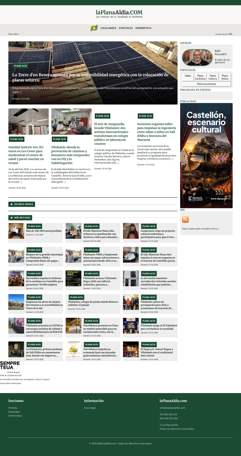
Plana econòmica (206, 84)
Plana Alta (13, 34)
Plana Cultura (213, 77)
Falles (188, 76)
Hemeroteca (143, 28)
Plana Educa (224, 77)
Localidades (108, 28)
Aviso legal (90, 408)
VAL (231, 34)
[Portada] (94, 28)
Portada (12, 408)
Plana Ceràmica (200, 77)
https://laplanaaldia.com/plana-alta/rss (200, 228)
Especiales (126, 28)
